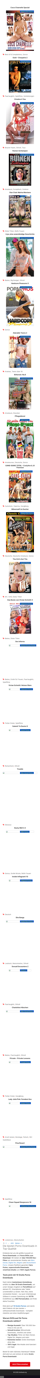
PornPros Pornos (26, 287)
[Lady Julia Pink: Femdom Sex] (20, 1118)
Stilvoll (18, 148)
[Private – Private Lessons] (20, 1077)
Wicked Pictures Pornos (28, 645)
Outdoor (25, 189)
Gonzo (25, 54)
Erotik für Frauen (17, 679)
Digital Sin (12, 1263)
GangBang (24, 506)
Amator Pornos (25, 1103)
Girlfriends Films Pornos (28, 1206)
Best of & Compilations (13, 54)
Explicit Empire (25, 563)
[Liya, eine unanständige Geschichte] (20, 257)
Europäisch (17, 189)
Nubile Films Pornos (27, 921)
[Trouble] (20, 797)
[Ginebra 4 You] (20, 123)
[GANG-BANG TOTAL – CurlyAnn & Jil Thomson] (20, 486)
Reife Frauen (19, 231)
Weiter (18, 1243)
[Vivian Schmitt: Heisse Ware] (20, 704)
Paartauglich (9, 96)
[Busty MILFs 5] (20, 850)
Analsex (8, 371)
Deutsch (8, 914)
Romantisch (9, 766)
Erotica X (23, 970)
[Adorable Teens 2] (20, 352)
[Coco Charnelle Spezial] (20, 31)
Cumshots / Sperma (12, 506)
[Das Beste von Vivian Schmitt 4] (20, 619)
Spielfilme (19, 96)
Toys (23, 148)
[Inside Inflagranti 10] (20, 895)
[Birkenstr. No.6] (20, 394)
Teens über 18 (17, 371)
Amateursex (9, 462)
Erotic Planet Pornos (27, 155)
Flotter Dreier (10, 723)
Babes (7, 280)
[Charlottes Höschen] (20, 1031)
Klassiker (16, 413)
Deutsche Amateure (20, 556)
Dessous (8, 825)
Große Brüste (16, 873)
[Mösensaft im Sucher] (20, 532)
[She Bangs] (20, 940)
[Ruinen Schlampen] (20, 170)
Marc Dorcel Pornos (27, 103)
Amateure (8, 189)
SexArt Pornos (25, 730)
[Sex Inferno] (20, 660)
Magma (19, 1263)
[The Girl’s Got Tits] (20, 578)
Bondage (18, 1137)
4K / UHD (8, 597)
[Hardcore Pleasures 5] (20, 306)
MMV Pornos (25, 420)
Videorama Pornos (26, 378)
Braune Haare (10, 148)
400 (12, 1243)
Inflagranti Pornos (26, 471)
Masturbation (18, 963)
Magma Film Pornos (27, 11)
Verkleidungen (28, 96)
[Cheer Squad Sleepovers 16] (20, 1221)
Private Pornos (25, 61)
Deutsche (18, 462)
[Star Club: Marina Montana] (20, 211)
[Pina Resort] (20, 1171)
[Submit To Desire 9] (20, 746)
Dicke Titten (9, 231)
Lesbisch (8, 963)
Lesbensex (9, 1240)
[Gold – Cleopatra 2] (20, 76)
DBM (22, 196)
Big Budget (15, 280)
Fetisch (25, 1137)
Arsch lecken (10, 1137)
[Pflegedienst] (20, 439)
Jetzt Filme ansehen (20, 1364)
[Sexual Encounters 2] (20, 985)
